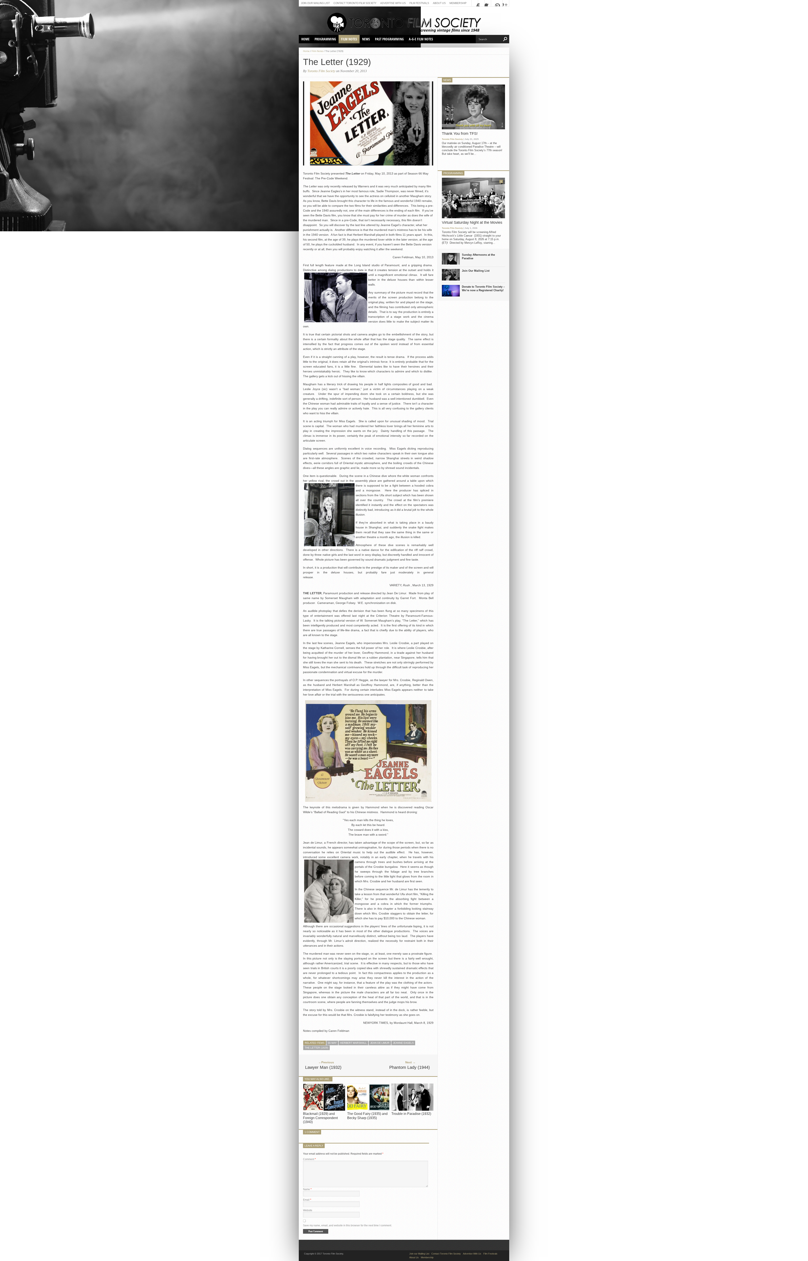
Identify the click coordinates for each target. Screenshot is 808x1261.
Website (307, 1210)
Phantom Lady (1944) (409, 1067)
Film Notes (349, 39)
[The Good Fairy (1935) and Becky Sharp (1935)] (368, 1109)
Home (305, 39)
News (366, 39)
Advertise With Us (393, 3)
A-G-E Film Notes (421, 39)
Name (307, 1189)
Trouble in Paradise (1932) (411, 1113)
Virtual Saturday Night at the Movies (472, 222)
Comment (309, 1159)
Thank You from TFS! (460, 133)
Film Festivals (419, 3)
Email (307, 1199)
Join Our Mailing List (475, 270)
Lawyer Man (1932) (323, 1067)
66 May (332, 1042)
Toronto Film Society (321, 71)
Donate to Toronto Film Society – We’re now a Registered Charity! (483, 288)
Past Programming (389, 39)
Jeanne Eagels (403, 1042)
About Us (439, 3)
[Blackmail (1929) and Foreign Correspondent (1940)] (324, 1109)
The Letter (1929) (316, 1047)
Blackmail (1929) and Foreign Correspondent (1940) (320, 1117)
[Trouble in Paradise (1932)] (412, 1109)
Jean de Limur (379, 1042)
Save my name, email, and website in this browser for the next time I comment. (347, 1225)
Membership (457, 3)
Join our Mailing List (315, 3)
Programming (325, 39)
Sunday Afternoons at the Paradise (478, 256)
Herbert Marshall (353, 1042)
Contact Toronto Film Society (355, 3)
